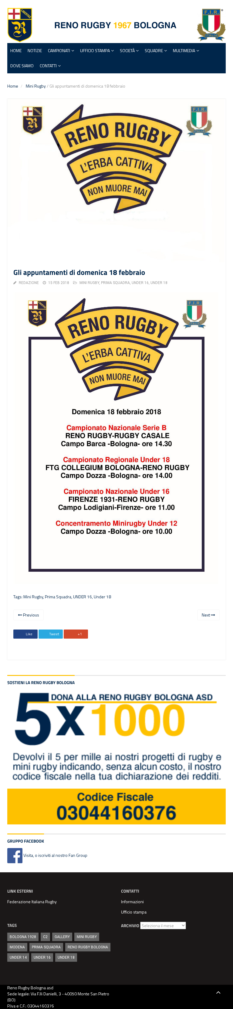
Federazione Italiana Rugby (32, 901)
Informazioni (132, 901)
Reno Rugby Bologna (88, 947)
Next (206, 615)
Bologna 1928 (23, 937)
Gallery (62, 937)
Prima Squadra (58, 596)
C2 (45, 937)
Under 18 (158, 283)
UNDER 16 (82, 596)
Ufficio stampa (134, 912)
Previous (30, 615)
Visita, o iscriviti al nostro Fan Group (54, 855)
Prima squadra (115, 283)
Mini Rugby (36, 86)
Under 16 (140, 283)
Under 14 (18, 957)
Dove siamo (22, 65)
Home (16, 50)
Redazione (29, 283)
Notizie (35, 50)
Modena (17, 947)
